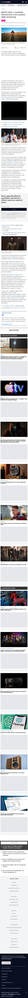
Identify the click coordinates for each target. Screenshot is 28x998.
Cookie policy (4, 976)
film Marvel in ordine (16, 229)
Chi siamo (4, 979)
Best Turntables (14, 924)
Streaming (3, 8)
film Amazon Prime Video (14, 124)
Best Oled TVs (14, 916)
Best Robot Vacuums (14, 947)
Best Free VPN (14, 885)
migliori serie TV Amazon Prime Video (14, 122)
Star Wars (8, 257)
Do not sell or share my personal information (11, 988)
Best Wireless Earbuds (14, 930)
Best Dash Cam (14, 941)
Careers (3, 985)
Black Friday (11, 5)
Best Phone (14, 910)
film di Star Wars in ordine (17, 308)
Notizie (3, 20)
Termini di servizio (16, 213)
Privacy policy (4, 973)
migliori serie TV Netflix (11, 126)
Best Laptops (14, 896)
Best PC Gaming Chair (14, 905)
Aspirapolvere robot (21, 5)
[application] (14, 110)
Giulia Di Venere (12, 22)
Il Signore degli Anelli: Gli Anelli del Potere (13, 232)
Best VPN (14, 882)
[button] (1, 2)
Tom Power (5, 22)
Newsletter (24, 47)
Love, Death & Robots (8, 306)
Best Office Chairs (14, 933)
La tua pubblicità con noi (7, 982)
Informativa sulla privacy (11, 214)
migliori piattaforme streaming (11, 162)
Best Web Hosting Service (14, 888)
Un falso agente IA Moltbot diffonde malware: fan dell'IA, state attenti (12, 847)
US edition (11, 994)
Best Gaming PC (14, 902)
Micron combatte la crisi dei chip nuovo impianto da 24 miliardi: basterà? (14, 860)
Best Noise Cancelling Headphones (14, 927)
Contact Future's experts (7, 971)
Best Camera (14, 938)
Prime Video (4, 97)
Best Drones (14, 944)
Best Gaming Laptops (14, 899)
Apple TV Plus (13, 97)
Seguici (17, 47)
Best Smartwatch (14, 919)
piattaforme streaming (16, 298)
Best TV (14, 913)
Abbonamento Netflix (8, 225)
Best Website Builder (14, 891)
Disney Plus (6, 270)
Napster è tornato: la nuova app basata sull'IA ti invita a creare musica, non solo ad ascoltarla (15, 853)
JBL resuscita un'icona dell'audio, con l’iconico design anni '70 (13, 871)
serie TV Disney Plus (14, 263)
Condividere (5, 47)
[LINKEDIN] (3, 315)
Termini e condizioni (6, 968)
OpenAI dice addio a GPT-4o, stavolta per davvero (14, 865)
